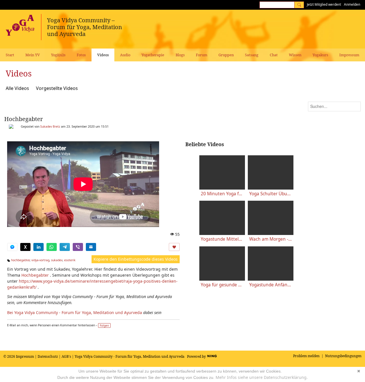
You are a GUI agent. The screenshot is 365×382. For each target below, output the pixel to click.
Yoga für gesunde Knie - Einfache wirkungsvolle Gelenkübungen (222, 284)
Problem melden (306, 355)
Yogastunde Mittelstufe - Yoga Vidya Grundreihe (222, 239)
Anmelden (352, 4)
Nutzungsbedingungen (343, 355)
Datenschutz (48, 356)
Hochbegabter (23, 119)
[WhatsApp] (51, 247)
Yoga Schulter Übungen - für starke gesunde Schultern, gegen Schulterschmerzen (270, 193)
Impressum (25, 356)
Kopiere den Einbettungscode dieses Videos (136, 259)
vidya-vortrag (40, 260)
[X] (25, 247)
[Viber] (78, 247)
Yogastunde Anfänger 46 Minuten (270, 284)
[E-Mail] (91, 247)
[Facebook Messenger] (12, 247)
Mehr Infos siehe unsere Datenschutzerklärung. (262, 377)
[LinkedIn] (38, 247)
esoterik (70, 260)
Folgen (104, 325)
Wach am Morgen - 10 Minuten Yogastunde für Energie (270, 239)
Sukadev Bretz (50, 126)
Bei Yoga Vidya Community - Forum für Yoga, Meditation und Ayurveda (74, 312)
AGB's (66, 356)
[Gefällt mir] (174, 247)
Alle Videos (17, 88)
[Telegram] (65, 247)
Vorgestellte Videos (57, 88)
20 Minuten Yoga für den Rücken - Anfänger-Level (222, 193)
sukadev (56, 260)
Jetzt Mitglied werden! (324, 4)
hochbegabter (20, 260)
